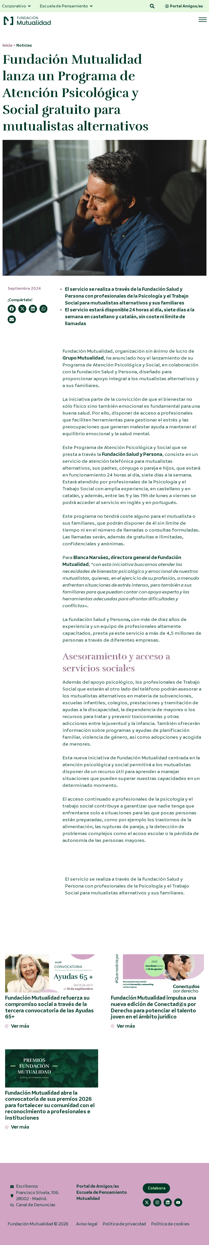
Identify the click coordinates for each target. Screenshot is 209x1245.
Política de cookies (170, 1224)
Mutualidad (88, 1198)
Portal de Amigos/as (97, 1186)
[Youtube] (178, 1202)
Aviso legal (87, 1224)
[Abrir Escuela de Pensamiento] (91, 6)
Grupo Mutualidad (83, 358)
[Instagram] (157, 1202)
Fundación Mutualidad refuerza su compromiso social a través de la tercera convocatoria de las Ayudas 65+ (49, 1007)
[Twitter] (147, 1202)
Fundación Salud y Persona (132, 454)
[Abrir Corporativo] (29, 6)
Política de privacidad (124, 1224)
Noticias (24, 45)
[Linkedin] (168, 1202)
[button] (152, 6)
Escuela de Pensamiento (101, 1192)
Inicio (7, 45)
